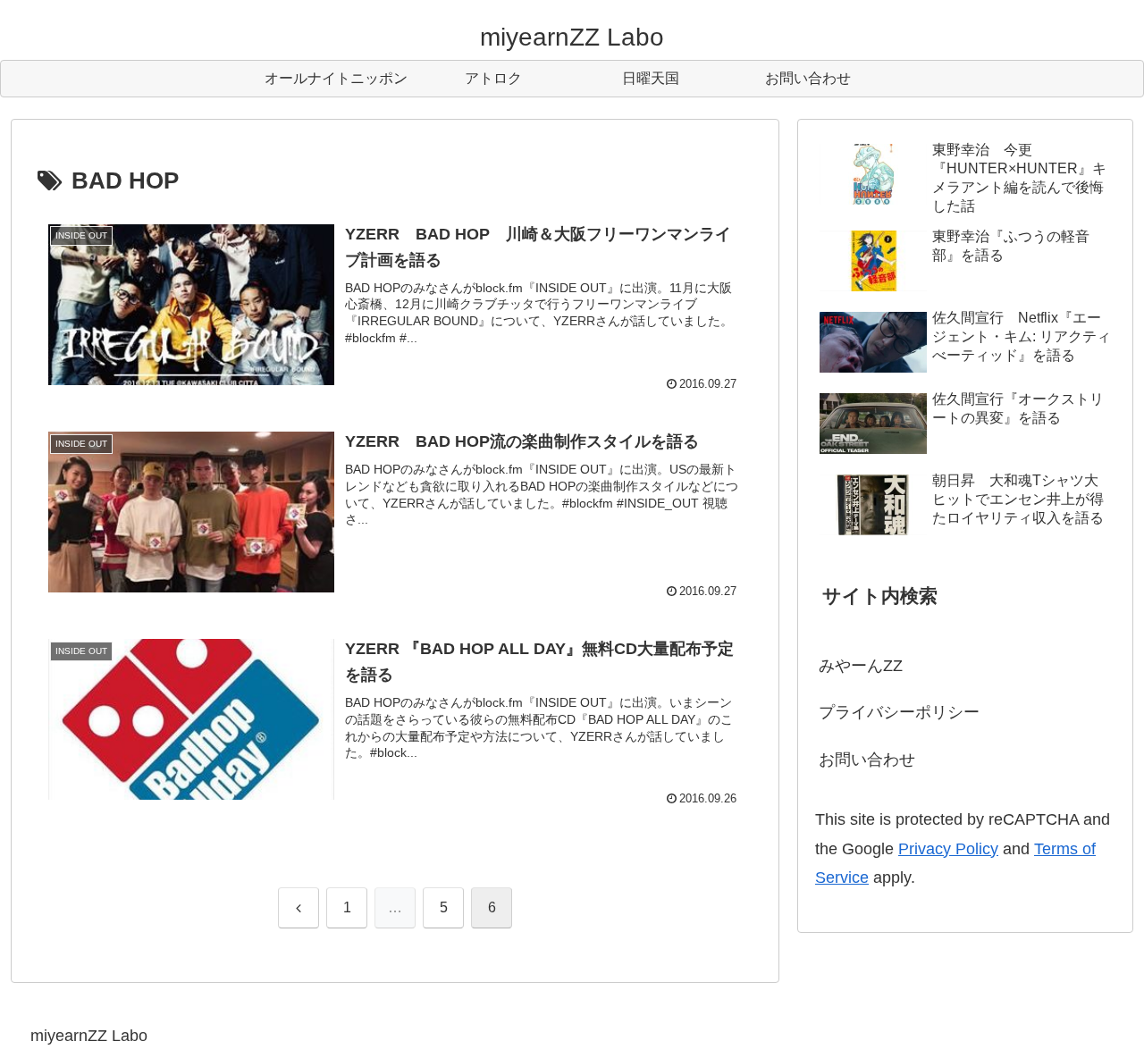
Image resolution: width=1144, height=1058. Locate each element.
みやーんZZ (861, 666)
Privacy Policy (948, 849)
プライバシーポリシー (899, 712)
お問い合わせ (867, 759)
